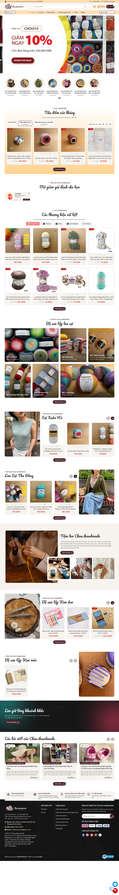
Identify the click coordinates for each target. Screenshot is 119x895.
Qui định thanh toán (61, 822)
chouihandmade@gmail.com (21, 830)
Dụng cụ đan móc (65, 12)
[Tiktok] (100, 835)
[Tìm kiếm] (84, 6)
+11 (49, 254)
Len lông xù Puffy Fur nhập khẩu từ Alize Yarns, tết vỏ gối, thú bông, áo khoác (45, 299)
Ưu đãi (108, 12)
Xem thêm (58, 784)
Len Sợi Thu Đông (19, 475)
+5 (21, 294)
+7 (22, 153)
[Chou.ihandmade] (16, 808)
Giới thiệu (44, 809)
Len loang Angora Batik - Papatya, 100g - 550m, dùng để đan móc (65, 509)
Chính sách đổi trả (61, 816)
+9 (49, 294)
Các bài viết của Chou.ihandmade (30, 738)
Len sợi (40, 12)
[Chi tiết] (29, 193)
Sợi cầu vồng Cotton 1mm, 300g (46, 158)
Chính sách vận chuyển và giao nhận (66, 812)
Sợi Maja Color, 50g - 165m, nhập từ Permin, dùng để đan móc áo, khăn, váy (19, 158)
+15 (103, 153)
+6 (76, 153)
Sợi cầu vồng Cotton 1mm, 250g (78, 451)
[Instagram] (87, 835)
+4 (19, 504)
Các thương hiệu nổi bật (59, 214)
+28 (45, 504)
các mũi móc (10, 763)
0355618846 (19, 827)
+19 (50, 153)
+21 (106, 446)
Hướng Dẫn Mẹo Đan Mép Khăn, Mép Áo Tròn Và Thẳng (58, 767)
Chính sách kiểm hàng (62, 819)
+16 (105, 294)
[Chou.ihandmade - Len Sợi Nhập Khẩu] (15, 7)
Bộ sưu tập (51, 12)
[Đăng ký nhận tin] (112, 816)
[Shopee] (91, 835)
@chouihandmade (58, 707)
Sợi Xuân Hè (52, 417)
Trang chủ (32, 12)
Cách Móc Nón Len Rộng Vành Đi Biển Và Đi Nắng (22, 767)
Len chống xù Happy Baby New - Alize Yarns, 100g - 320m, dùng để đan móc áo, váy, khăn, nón (101, 299)
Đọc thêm (33, 777)
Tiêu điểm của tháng (59, 112)
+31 (77, 254)
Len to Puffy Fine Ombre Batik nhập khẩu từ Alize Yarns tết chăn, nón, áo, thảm (18, 299)
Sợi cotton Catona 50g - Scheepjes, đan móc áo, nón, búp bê (53, 451)
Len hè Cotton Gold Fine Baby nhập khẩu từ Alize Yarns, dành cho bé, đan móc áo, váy (45, 259)
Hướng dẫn (59, 828)
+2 (81, 446)
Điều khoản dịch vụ (61, 825)
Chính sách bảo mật (61, 809)
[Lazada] (95, 835)
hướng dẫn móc (19, 763)
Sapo (41, 856)
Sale (76, 12)
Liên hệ (43, 812)
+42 (57, 446)
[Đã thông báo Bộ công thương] (108, 856)
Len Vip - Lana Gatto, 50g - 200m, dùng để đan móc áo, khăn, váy (16, 509)
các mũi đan (47, 763)
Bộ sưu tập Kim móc (21, 660)
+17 (21, 254)
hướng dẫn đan (56, 763)
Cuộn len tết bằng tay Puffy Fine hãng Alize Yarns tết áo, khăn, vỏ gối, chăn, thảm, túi (73, 259)
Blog (83, 12)
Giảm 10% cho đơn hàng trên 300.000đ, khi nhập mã (25, 1)
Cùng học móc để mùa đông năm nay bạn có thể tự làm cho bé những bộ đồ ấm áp (96, 767)
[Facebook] (83, 835)
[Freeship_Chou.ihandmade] (59, 44)
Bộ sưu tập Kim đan (57, 602)
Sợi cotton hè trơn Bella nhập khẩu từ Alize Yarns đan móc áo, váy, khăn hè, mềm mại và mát (17, 259)
